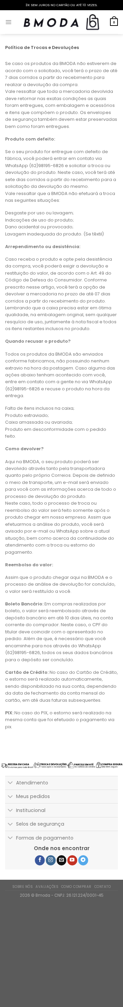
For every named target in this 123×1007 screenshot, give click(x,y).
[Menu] (8, 22)
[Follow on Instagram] (51, 860)
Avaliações (47, 886)
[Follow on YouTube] (72, 860)
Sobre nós (22, 886)
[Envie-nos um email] (62, 860)
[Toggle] (10, 783)
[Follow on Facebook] (40, 860)
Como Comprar (76, 886)
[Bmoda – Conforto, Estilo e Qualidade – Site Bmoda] (61, 22)
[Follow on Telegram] (83, 860)
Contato (102, 886)
